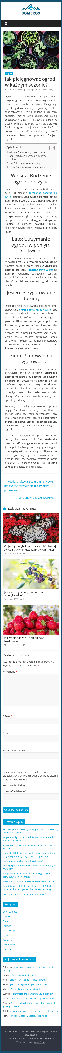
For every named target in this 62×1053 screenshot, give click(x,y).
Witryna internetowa (14, 750)
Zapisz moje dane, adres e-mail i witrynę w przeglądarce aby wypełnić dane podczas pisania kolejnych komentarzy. (30, 775)
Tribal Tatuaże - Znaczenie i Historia (29, 1015)
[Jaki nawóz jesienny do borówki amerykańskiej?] (31, 561)
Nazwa (7, 715)
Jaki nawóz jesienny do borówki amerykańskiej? (24, 593)
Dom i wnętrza (10, 911)
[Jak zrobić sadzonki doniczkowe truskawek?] (31, 606)
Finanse (7, 916)
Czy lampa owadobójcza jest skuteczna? (23, 860)
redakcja (30, 89)
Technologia (9, 944)
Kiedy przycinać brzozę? (24, 975)
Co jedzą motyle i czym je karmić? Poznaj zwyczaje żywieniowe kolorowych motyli (30, 547)
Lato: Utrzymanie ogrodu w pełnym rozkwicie (27, 157)
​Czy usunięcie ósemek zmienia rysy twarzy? (24, 894)
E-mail (7, 733)
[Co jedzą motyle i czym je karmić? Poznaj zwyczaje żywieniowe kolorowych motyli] (31, 515)
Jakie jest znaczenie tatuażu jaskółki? (27, 979)
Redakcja (7, 939)
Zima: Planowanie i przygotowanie (27, 166)
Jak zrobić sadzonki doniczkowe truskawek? (24, 639)
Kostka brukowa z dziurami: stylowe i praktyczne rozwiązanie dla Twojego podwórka (29, 486)
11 (27, 553)
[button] (50, 147)
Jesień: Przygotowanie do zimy (24, 163)
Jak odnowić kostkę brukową (38, 497)
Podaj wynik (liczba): (14, 785)
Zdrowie (7, 949)
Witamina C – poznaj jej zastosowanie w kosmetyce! (28, 881)
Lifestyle (7, 925)
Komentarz (10, 671)
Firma (5, 921)
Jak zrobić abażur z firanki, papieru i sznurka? (33, 998)
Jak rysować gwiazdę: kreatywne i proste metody (34, 1011)
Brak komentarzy (45, 89)
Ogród (9, 73)
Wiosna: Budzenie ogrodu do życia (27, 152)
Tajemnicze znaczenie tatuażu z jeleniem (32, 993)
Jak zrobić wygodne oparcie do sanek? (29, 984)
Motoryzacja (9, 930)
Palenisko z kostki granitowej (25, 989)
